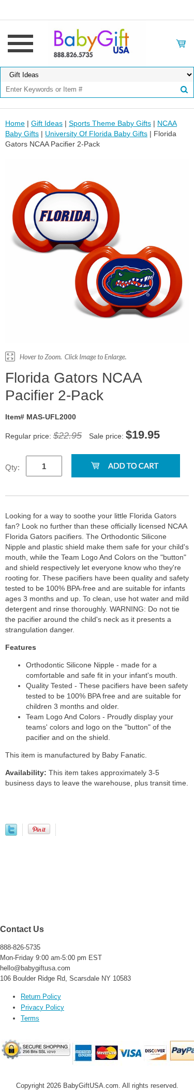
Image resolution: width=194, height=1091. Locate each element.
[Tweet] (11, 833)
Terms (30, 1018)
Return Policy (41, 996)
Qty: (12, 467)
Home (15, 123)
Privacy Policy (42, 1007)
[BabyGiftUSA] (97, 43)
